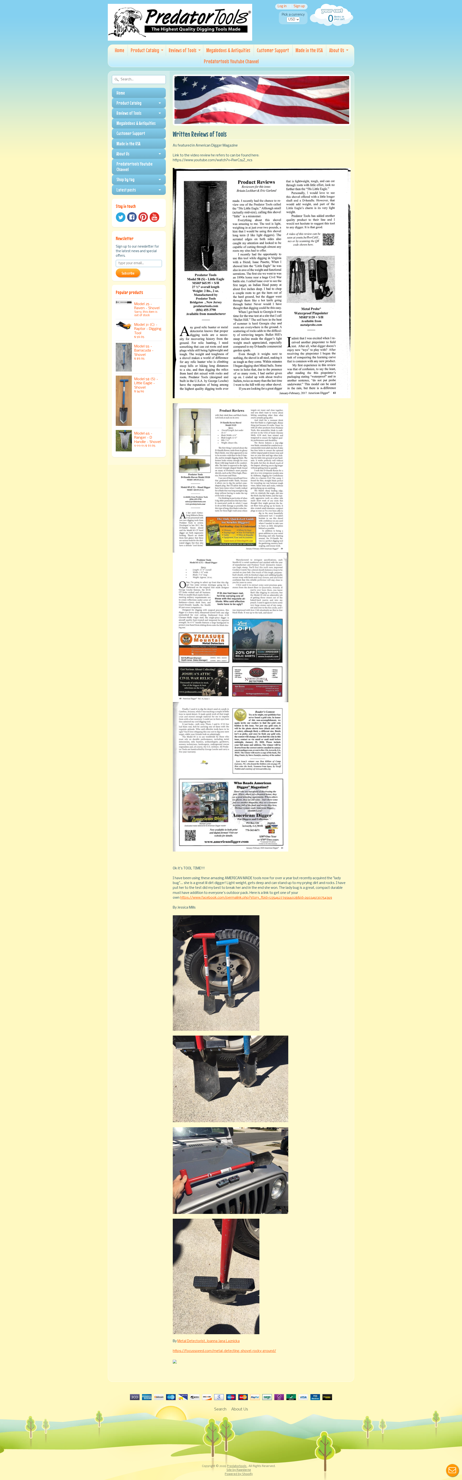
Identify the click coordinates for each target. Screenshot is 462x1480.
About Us (336, 50)
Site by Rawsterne (238, 1470)
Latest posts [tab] (126, 189)
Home (119, 50)
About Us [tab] (122, 153)
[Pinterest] (143, 217)
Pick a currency (293, 15)
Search (220, 1409)
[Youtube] (154, 217)
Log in (282, 6)
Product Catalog (145, 50)
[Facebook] (132, 217)
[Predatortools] (180, 37)
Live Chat (452, 1470)
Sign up (299, 6)
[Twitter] (120, 217)
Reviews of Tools (182, 50)
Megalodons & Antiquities (228, 50)
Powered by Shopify (239, 1474)
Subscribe (128, 273)
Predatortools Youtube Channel (231, 61)
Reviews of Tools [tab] (128, 113)
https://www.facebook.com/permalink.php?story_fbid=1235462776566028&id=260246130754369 (256, 898)
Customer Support (273, 50)
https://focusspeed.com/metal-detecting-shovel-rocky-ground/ (224, 1351)
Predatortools (237, 1466)
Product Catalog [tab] (128, 103)
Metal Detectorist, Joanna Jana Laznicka (208, 1341)
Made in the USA (309, 50)
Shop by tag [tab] (125, 179)
